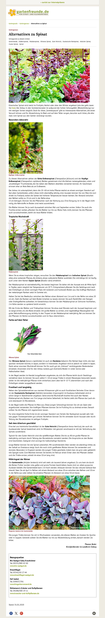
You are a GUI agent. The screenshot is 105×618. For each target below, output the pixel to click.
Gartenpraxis (13, 23)
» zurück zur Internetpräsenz (52, 2)
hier (13, 108)
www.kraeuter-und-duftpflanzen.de (24, 593)
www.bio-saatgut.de (18, 566)
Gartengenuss (24, 23)
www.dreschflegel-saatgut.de (22, 575)
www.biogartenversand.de (21, 584)
